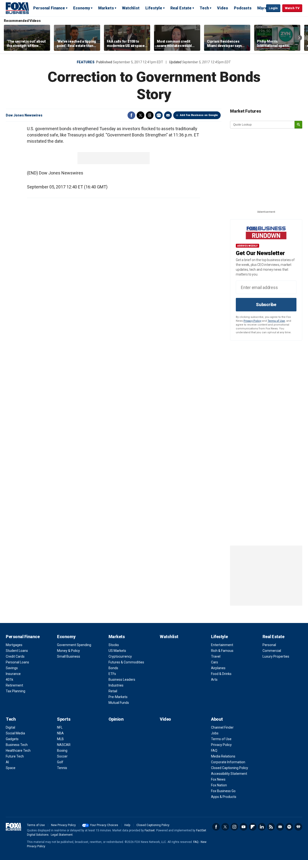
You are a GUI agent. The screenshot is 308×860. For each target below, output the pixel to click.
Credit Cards (15, 656)
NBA (60, 733)
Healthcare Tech (18, 750)
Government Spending (74, 645)
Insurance (13, 674)
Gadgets (12, 739)
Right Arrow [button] (299, 38)
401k (9, 679)
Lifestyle (153, 8)
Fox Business (17, 8)
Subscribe (266, 304)
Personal (269, 645)
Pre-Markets (118, 697)
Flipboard (253, 827)
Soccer (62, 756)
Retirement (14, 685)
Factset (150, 830)
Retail (113, 691)
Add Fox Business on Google (199, 115)
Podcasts (242, 8)
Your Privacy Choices (104, 825)
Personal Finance (49, 8)
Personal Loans (17, 662)
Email (168, 115)
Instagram (234, 827)
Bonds (113, 668)
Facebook (131, 115)
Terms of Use (276, 320)
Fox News (218, 779)
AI (7, 762)
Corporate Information (228, 762)
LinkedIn (262, 827)
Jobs (214, 733)
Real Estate (181, 8)
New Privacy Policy (63, 825)
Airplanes (218, 668)
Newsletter (280, 827)
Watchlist (131, 8)
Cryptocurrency (120, 656)
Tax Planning (15, 691)
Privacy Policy (252, 320)
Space (10, 768)
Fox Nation (219, 785)
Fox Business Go (223, 791)
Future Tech (15, 756)
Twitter (140, 115)
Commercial (272, 651)
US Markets (117, 651)
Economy (81, 8)
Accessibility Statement (229, 774)
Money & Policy (68, 651)
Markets (106, 8)
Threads (150, 115)
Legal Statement (62, 834)
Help (127, 825)
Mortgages (14, 645)
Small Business (68, 656)
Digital (10, 727)
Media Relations (223, 756)
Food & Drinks (221, 674)
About (217, 719)
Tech (204, 8)
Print (159, 115)
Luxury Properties (276, 656)
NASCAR (64, 745)
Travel (215, 656)
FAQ (214, 750)
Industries (116, 685)
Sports (63, 719)
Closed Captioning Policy (229, 768)
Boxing (62, 750)
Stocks (114, 645)
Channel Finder (222, 727)
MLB (60, 739)
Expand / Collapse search (261, 8)
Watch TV (292, 8)
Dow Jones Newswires (24, 115)
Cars (214, 662)
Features (86, 62)
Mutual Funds (119, 703)
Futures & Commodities (126, 662)
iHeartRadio (298, 827)
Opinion (116, 719)
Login (273, 8)
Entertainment (222, 645)
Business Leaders (122, 679)
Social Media (15, 733)
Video (222, 8)
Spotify (289, 827)
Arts (214, 679)
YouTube (243, 827)
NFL (60, 727)
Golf (60, 762)
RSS (271, 827)
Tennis (62, 768)
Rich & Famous (222, 651)
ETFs (112, 674)
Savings (12, 668)
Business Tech (17, 745)
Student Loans (17, 651)
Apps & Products (223, 797)
